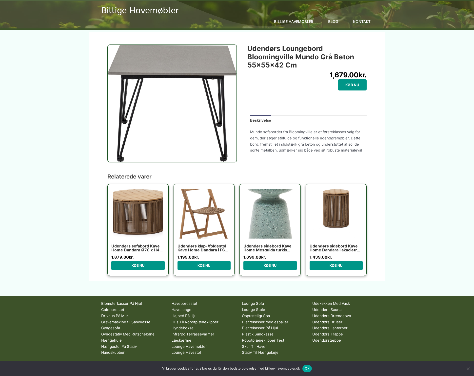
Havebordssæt (184, 303)
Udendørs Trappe (327, 334)
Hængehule (111, 340)
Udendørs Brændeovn (331, 315)
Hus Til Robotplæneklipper (195, 322)
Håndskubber (113, 352)
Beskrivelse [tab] (260, 120)
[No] (467, 368)
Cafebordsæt (112, 309)
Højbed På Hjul (185, 315)
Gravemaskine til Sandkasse (125, 322)
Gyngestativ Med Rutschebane (128, 334)
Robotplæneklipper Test (263, 340)
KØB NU (352, 85)
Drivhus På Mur (114, 315)
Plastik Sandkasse (258, 334)
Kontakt (361, 21)
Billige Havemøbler (140, 10)
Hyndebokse (183, 328)
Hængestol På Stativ (119, 346)
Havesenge (181, 309)
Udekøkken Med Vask (331, 303)
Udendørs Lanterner (330, 328)
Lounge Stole (253, 309)
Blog (333, 21)
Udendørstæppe (326, 340)
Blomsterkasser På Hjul (121, 303)
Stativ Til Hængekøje (260, 352)
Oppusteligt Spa (256, 315)
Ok (307, 368)
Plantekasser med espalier (265, 322)
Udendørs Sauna (326, 309)
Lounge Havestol (186, 352)
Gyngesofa (110, 328)
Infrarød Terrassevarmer (193, 334)
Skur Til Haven (255, 346)
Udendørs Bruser (327, 322)
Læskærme (181, 340)
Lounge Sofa (253, 303)
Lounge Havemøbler (189, 346)
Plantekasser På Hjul (260, 328)
